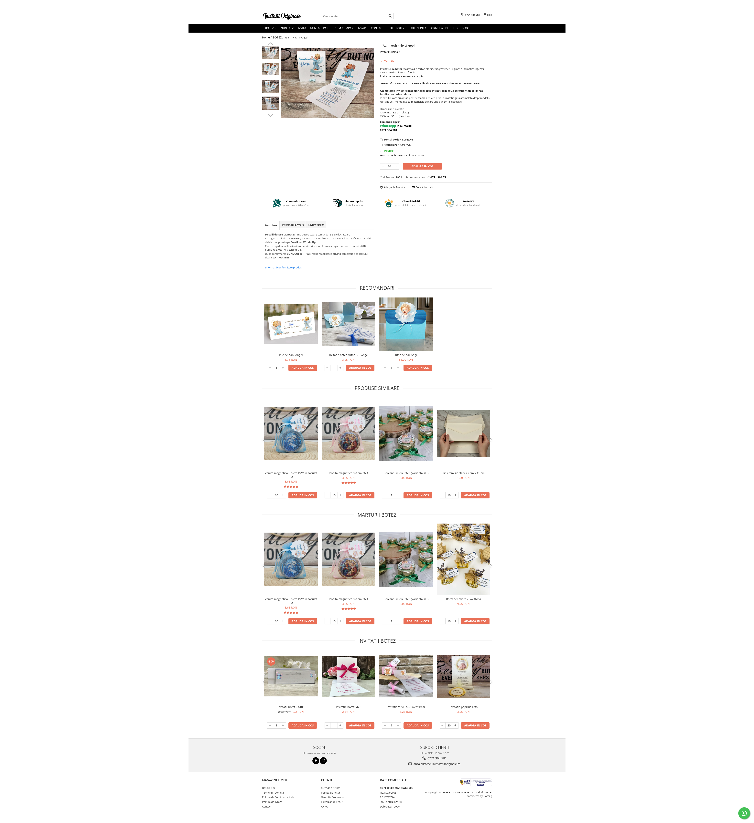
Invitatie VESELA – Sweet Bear (406, 707)
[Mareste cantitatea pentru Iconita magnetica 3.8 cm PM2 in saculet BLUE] (283, 495)
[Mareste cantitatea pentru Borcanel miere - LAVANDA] (455, 621)
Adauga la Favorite (394, 187)
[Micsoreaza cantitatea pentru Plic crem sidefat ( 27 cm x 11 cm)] (443, 495)
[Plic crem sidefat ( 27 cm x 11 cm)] (463, 433)
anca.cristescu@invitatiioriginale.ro (436, 764)
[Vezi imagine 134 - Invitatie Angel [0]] (270, 53)
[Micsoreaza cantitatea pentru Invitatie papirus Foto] (443, 725)
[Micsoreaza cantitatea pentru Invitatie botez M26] (327, 725)
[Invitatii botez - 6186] (291, 676)
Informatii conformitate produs (283, 267)
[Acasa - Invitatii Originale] (281, 16)
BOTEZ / (278, 37)
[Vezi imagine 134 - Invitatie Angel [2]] (270, 86)
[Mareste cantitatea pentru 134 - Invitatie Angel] (396, 166)
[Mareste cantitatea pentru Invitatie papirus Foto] (455, 725)
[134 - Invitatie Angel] (327, 83)
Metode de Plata (330, 788)
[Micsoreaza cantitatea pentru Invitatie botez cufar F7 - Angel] (327, 368)
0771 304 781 (437, 758)
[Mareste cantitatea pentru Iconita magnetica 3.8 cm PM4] (340, 495)
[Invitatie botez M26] (348, 676)
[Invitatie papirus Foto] (463, 676)
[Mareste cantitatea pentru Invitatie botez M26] (340, 725)
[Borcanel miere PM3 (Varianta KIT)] (406, 433)
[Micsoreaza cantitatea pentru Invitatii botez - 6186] (270, 725)
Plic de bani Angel (291, 355)
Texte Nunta (417, 28)
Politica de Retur (330, 792)
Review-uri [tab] (316, 224)
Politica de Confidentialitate (278, 797)
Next (270, 115)
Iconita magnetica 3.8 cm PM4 (348, 473)
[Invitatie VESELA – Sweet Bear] (406, 676)
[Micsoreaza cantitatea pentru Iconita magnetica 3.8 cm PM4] (327, 495)
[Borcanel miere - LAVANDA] (463, 559)
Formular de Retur (444, 28)
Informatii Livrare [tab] (293, 224)
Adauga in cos (422, 166)
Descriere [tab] (271, 225)
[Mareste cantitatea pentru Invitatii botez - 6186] (283, 725)
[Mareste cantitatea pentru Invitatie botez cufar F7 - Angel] (340, 368)
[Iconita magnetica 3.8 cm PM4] (348, 433)
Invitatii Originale (390, 52)
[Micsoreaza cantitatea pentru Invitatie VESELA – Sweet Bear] (385, 725)
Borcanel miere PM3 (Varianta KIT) (406, 473)
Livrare (362, 28)
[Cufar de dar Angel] (406, 324)
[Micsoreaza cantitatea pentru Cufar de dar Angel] (385, 368)
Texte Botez (395, 28)
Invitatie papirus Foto (464, 707)
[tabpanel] (327, 83)
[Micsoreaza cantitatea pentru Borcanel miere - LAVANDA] (443, 621)
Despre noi (268, 788)
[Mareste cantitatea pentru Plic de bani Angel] (283, 368)
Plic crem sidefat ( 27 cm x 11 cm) (463, 473)
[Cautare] (390, 16)
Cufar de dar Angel (405, 355)
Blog (465, 28)
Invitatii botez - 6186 (291, 707)
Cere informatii (424, 187)
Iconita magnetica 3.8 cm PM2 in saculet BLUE (290, 475)
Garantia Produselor (333, 797)
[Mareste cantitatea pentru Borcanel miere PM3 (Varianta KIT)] (398, 495)
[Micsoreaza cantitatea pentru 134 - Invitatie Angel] (383, 166)
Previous (270, 44)
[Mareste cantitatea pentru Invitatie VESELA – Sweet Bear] (398, 725)
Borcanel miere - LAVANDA (463, 599)
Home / (267, 37)
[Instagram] (323, 760)
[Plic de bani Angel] (291, 324)
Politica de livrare (272, 802)
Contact (377, 28)
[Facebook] (315, 760)
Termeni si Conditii (273, 792)
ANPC (324, 806)
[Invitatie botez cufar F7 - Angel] (348, 324)
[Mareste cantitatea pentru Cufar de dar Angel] (398, 368)
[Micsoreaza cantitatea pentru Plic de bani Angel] (270, 368)
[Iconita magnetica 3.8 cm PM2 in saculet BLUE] (291, 433)
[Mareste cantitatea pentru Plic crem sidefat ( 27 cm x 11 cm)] (455, 495)
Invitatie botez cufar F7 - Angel (349, 355)
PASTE (327, 28)
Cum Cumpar (344, 28)
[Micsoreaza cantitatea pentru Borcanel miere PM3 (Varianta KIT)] (385, 495)
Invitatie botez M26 (348, 707)
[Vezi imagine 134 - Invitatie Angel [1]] (270, 69)
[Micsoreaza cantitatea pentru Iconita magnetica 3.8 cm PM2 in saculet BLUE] (270, 495)
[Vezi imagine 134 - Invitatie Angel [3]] (270, 103)
